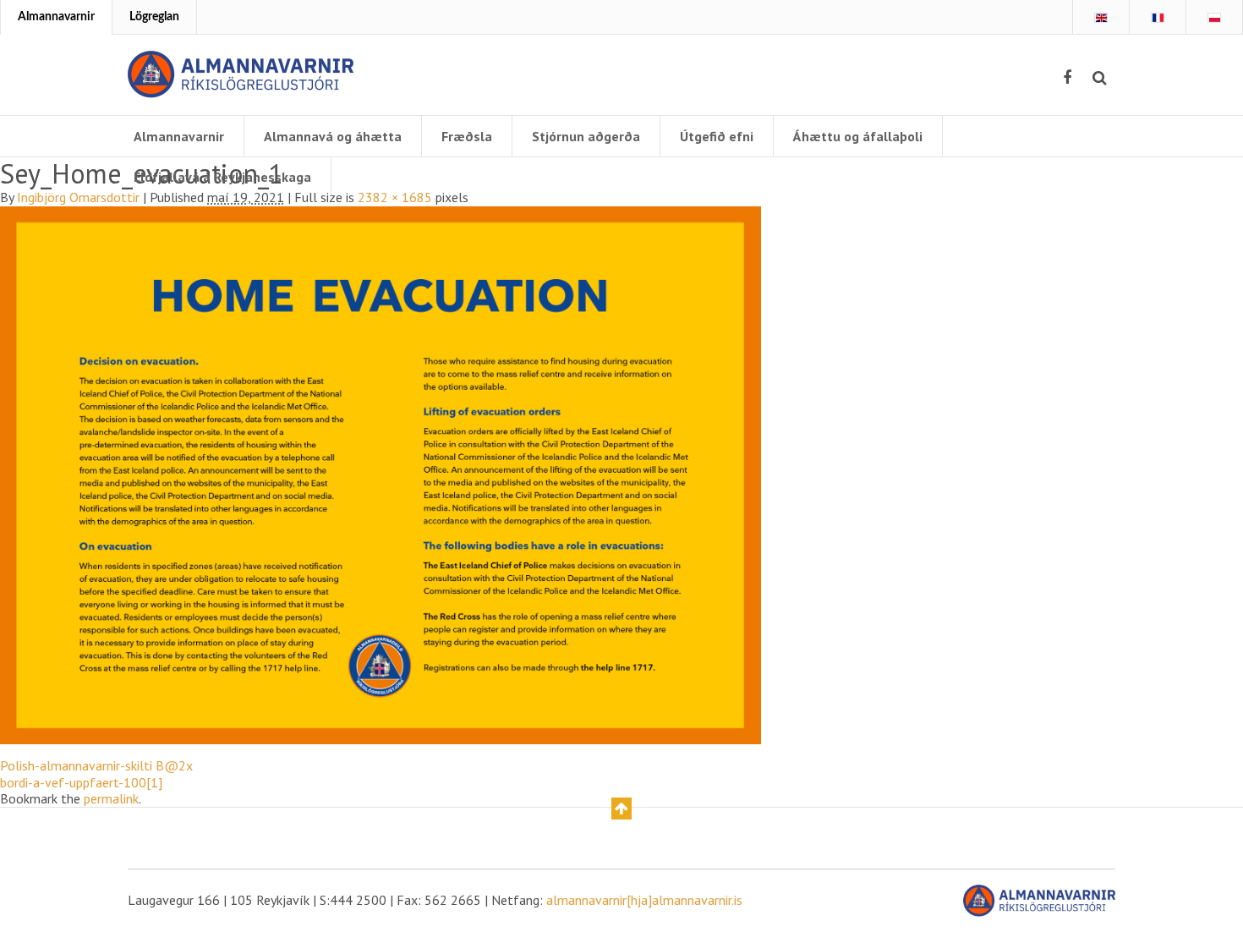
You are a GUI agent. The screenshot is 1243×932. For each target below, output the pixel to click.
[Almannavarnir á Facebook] (1067, 77)
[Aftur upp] (621, 809)
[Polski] (1214, 18)
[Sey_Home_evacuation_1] (380, 473)
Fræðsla (466, 136)
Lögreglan (154, 17)
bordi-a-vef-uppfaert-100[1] (81, 782)
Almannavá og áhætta (333, 136)
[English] (1101, 18)
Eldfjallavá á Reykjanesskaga (222, 176)
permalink (111, 798)
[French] (1158, 18)
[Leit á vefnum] (1099, 77)
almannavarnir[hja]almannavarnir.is (644, 899)
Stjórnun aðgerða (586, 136)
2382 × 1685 (395, 197)
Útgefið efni (716, 136)
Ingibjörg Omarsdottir (78, 197)
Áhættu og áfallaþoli (858, 136)
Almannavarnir (56, 17)
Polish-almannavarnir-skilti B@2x (96, 765)
